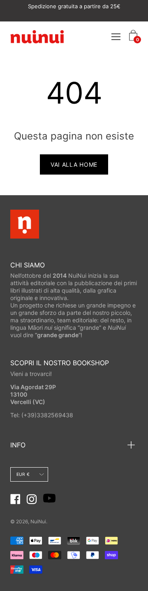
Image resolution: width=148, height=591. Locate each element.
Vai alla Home (74, 164)
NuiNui (38, 521)
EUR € (23, 474)
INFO (17, 445)
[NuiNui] (37, 36)
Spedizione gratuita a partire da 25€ (74, 6)
